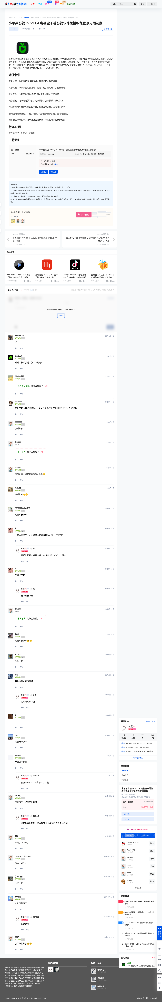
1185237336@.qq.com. (23, 856)
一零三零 (18, 755)
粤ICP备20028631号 (38, 998)
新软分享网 (23, 998)
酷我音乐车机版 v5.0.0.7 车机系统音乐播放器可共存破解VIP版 (103, 277)
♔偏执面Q (18, 401)
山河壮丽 (18, 488)
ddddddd (18, 422)
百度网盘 (43, 172)
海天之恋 (18, 654)
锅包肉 (17, 937)
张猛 (16, 836)
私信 (153, 721)
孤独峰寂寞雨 (19, 376)
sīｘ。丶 (18, 735)
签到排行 (138, 888)
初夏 (22, 548)
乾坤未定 (18, 897)
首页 (18, 17)
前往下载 (109, 29)
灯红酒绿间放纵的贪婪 (22, 508)
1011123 (18, 467)
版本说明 (125, 775)
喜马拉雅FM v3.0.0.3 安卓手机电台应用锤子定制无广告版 (46, 277)
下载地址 (125, 780)
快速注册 (152, 4)
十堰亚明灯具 (19, 336)
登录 (142, 4)
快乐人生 (18, 796)
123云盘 (53, 172)
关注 (148, 721)
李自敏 (17, 634)
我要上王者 (18, 356)
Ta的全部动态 (138, 758)
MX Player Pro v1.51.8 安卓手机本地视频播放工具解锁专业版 (19, 277)
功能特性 (125, 770)
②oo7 (19, 876)
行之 (16, 675)
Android (26, 17)
